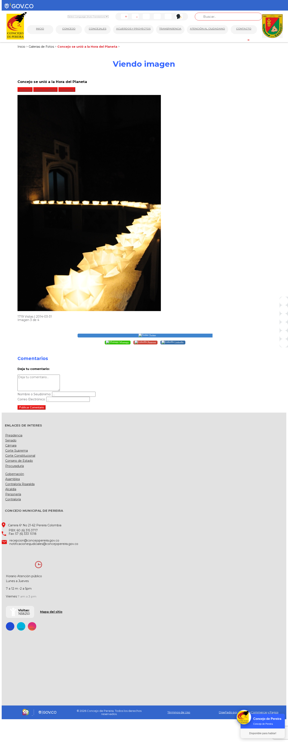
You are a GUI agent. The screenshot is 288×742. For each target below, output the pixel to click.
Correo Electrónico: (31, 399)
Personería (13, 494)
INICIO (40, 28)
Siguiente (67, 89)
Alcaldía (10, 489)
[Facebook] (284, 301)
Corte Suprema (16, 450)
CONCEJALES (97, 28)
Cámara (10, 445)
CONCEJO (68, 28)
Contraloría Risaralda (20, 484)
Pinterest (151, 342)
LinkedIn (179, 342)
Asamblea (12, 479)
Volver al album (45, 89)
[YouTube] (284, 318)
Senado (10, 440)
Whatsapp (124, 342)
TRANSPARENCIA (170, 28)
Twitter (152, 335)
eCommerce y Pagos (263, 712)
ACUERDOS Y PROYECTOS (133, 28)
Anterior (25, 89)
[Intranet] (284, 343)
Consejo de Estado (19, 461)
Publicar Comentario (31, 407)
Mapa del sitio (51, 612)
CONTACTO (243, 28)
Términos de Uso (178, 712)
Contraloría (13, 499)
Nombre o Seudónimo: (34, 394)
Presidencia (13, 435)
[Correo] (284, 334)
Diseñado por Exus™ (233, 712)
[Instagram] (284, 326)
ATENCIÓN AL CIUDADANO (207, 28)
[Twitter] (284, 309)
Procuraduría (14, 466)
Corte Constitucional (20, 456)
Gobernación (14, 474)
